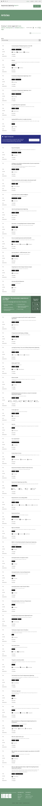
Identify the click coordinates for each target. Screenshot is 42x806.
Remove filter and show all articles (36, 33)
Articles (28, 1)
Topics (37, 6)
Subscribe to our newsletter (35, 308)
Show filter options (29, 27)
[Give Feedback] (3, 1)
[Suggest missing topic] (5, 1)
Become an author (28, 797)
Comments (32, 1)
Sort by (2, 38)
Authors (36, 1)
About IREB (19, 794)
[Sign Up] (1, 1)
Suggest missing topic (29, 796)
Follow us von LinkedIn (36, 304)
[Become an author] (7, 1)
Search (40, 1)
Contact (19, 798)
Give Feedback (27, 794)
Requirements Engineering (9, 6)
